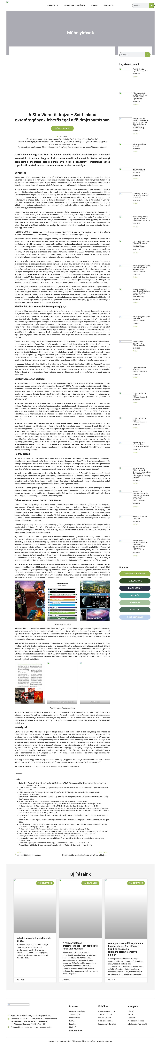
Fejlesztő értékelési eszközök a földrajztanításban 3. (140, 369)
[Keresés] (151, 5)
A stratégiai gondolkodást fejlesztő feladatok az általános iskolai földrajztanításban (141, 268)
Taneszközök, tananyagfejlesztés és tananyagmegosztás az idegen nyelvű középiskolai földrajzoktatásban (141, 495)
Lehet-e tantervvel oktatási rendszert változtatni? (139, 171)
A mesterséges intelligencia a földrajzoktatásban (139, 343)
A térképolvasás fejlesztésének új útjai (140, 70)
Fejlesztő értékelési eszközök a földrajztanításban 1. (140, 420)
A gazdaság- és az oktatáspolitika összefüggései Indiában (141, 444)
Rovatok (51, 5)
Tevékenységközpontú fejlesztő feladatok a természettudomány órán (141, 218)
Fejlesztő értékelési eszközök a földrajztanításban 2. (140, 395)
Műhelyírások (80, 32)
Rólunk (94, 5)
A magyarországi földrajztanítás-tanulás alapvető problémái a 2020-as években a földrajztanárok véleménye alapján (141, 123)
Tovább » (135, 77)
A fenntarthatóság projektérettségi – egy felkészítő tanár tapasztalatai (140, 95)
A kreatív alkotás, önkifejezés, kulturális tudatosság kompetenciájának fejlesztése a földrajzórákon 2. (140, 545)
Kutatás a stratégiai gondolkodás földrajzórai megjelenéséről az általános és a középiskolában (141, 292)
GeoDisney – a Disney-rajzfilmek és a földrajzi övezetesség (140, 195)
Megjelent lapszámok (74, 5)
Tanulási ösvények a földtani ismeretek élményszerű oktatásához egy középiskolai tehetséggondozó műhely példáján (141, 472)
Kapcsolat (109, 5)
